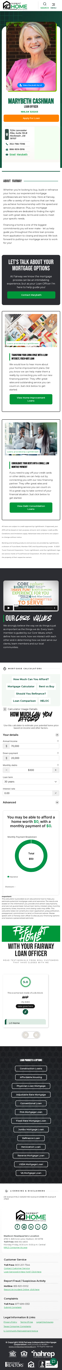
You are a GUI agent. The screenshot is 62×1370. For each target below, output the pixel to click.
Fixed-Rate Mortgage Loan (31, 1120)
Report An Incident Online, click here (21, 1289)
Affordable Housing (31, 1077)
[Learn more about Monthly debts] (58, 765)
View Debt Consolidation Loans (31, 507)
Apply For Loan (31, 118)
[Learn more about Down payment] (58, 753)
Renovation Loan (31, 1147)
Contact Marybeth (31, 295)
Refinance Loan (31, 1138)
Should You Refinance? (31, 693)
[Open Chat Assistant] (53, 1361)
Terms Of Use (26, 1322)
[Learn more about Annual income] (58, 741)
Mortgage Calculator (21, 686)
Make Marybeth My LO (32, 85)
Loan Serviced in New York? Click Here (22, 1272)
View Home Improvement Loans (31, 399)
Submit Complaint (13, 1307)
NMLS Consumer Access (15, 1247)
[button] (53, 5)
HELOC (44, 700)
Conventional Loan (31, 1103)
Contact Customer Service (17, 1268)
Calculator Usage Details (22, 709)
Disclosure (9, 887)
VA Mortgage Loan (31, 1173)
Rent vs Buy (46, 686)
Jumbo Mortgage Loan (31, 1129)
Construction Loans (31, 1068)
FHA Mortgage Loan (31, 1112)
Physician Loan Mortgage (31, 1086)
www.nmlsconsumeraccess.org (22, 1346)
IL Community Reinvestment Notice (21, 1331)
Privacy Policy (10, 1322)
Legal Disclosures (44, 1322)
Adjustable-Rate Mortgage (31, 1094)
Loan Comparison (24, 700)
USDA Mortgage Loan (31, 1164)
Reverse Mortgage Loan (31, 1155)
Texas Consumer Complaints (17, 1326)
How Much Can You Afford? (31, 679)
